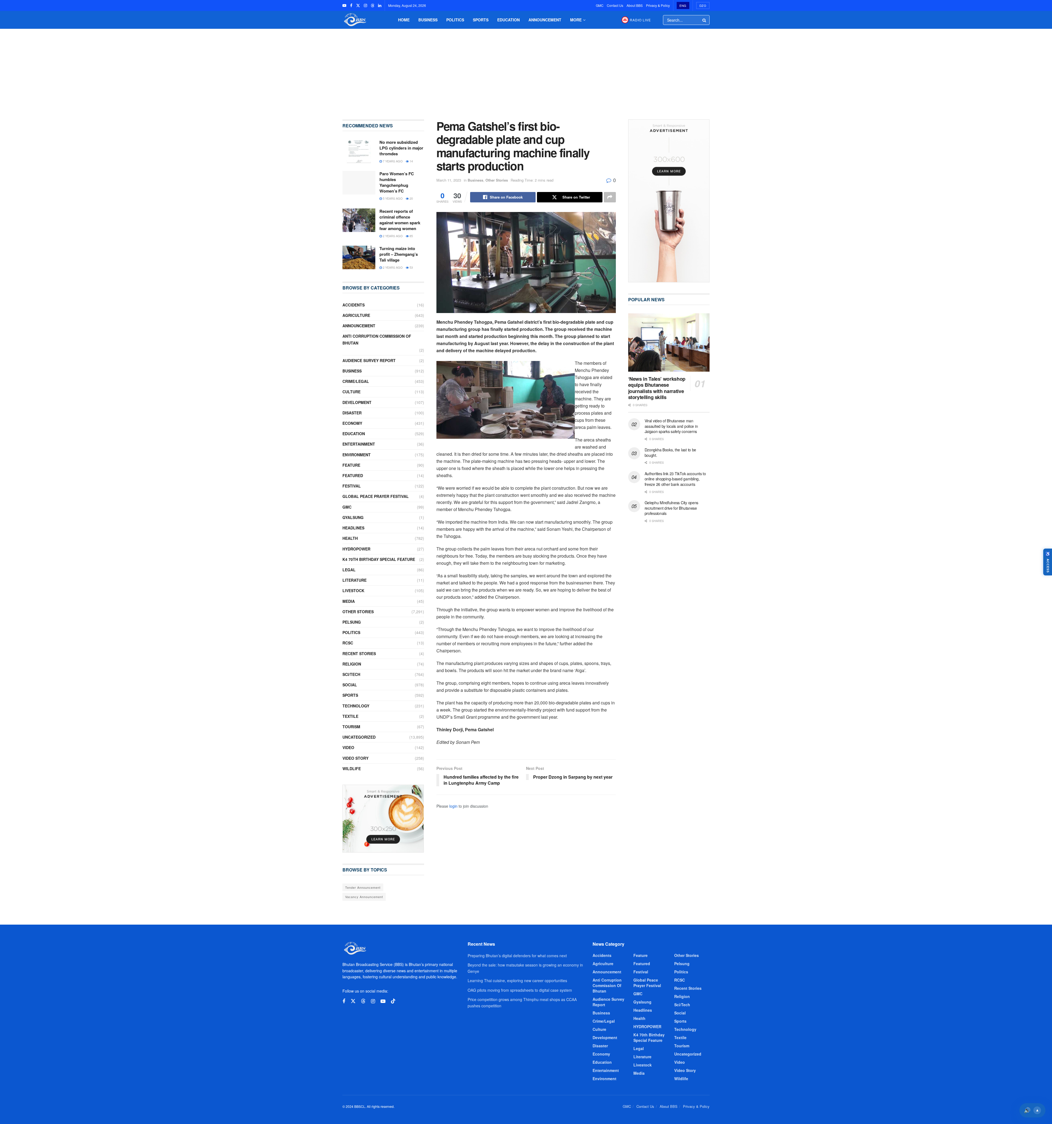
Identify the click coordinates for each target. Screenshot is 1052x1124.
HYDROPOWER (356, 549)
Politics (455, 19)
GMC (600, 5)
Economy (352, 423)
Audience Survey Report (369, 360)
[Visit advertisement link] (383, 819)
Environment (356, 454)
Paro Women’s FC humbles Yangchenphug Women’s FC (396, 182)
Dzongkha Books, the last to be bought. (670, 452)
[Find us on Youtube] (344, 5)
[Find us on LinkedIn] (379, 5)
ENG (683, 5)
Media (348, 601)
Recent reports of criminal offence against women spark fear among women (399, 219)
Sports (480, 19)
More (576, 19)
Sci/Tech (351, 674)
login (453, 806)
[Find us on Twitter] (358, 5)
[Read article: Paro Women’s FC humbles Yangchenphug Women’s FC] (358, 182)
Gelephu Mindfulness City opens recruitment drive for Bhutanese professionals (672, 508)
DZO (703, 5)
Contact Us (615, 5)
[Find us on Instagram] (365, 5)
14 (411, 161)
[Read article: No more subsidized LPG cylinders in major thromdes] (358, 151)
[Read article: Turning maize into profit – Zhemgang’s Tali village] (358, 257)
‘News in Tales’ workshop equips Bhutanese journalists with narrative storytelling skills (656, 388)
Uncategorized (359, 737)
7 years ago (392, 161)
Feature (351, 465)
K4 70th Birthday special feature (378, 559)
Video (348, 747)
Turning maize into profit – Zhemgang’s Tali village (398, 254)
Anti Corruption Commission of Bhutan (376, 339)
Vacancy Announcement (364, 896)
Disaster (352, 412)
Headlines (353, 528)
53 (411, 267)
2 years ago (392, 236)
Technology (355, 706)
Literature (354, 580)
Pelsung (351, 622)
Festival (351, 486)
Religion (351, 664)
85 (411, 236)
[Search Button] (705, 20)
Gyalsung (353, 517)
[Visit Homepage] (354, 19)
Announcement (544, 19)
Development (356, 402)
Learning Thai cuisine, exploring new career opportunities (517, 980)
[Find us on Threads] (372, 5)
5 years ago (392, 198)
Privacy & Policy (658, 5)
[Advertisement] (526, 70)
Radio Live (640, 20)
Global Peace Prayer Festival (375, 496)
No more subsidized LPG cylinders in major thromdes (401, 148)
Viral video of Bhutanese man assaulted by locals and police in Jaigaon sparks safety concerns (671, 426)
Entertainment (358, 444)
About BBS (635, 5)
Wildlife (351, 768)
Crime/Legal (355, 381)
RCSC (347, 643)
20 (411, 198)
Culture (351, 391)
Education (508, 19)
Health (350, 538)
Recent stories (359, 653)
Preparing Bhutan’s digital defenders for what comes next (517, 955)
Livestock (353, 590)
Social (349, 684)
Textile (350, 716)
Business (428, 19)
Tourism (351, 726)
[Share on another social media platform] (610, 197)
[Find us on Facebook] (351, 5)
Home (404, 19)
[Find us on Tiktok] (393, 1001)
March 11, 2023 (448, 180)
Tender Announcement (363, 887)
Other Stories (496, 180)
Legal (349, 569)
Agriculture (356, 315)
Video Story (355, 758)
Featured (352, 475)
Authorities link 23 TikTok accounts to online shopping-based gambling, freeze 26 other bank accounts (675, 479)
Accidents (353, 305)
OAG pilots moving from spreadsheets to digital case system (520, 990)
